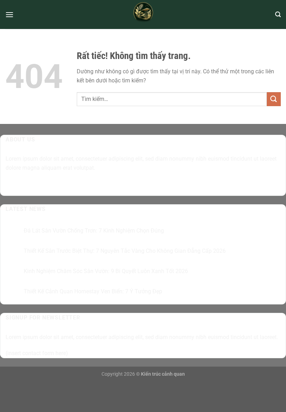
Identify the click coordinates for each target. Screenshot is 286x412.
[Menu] (9, 14)
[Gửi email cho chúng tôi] (49, 185)
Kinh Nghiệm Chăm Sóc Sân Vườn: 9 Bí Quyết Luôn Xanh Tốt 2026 (106, 271)
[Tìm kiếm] (278, 14)
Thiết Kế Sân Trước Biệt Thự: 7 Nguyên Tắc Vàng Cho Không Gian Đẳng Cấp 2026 (125, 251)
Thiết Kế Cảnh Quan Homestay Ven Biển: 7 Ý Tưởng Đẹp (93, 291)
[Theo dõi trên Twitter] (37, 185)
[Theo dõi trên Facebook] (12, 185)
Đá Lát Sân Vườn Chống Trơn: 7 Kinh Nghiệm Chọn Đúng (94, 230)
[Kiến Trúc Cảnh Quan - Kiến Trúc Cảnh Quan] (143, 14)
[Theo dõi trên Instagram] (24, 185)
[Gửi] (274, 99)
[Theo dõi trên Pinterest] (62, 185)
